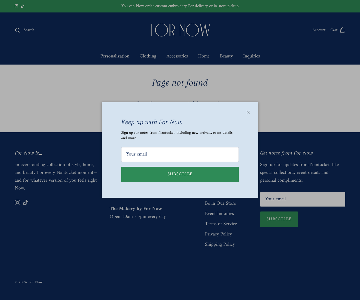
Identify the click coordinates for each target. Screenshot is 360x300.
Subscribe (180, 174)
